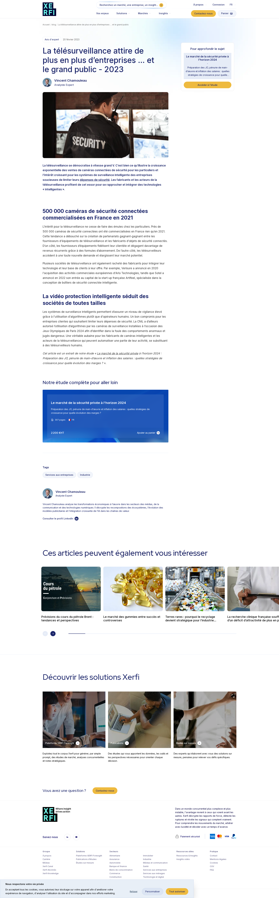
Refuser (133, 891)
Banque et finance (118, 866)
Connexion (218, 4)
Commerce (114, 873)
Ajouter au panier (146, 432)
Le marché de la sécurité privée (117, 353)
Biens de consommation (121, 870)
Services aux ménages (154, 873)
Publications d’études (86, 859)
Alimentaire (114, 855)
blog (54, 24)
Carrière (46, 859)
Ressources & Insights (187, 855)
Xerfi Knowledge (51, 873)
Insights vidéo (183, 859)
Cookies (214, 863)
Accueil (46, 24)
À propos (47, 855)
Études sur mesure (85, 863)
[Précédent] (45, 633)
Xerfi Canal (48, 866)
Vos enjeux (102, 13)
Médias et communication (155, 863)
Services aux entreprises (59, 474)
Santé (146, 866)
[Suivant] (53, 633)
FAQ (212, 870)
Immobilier (148, 855)
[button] (123, 15)
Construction (115, 877)
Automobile (114, 863)
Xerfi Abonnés (49, 870)
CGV (212, 866)
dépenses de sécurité (95, 179)
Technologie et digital (153, 877)
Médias (46, 863)
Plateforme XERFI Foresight (89, 855)
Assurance (114, 859)
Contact (213, 855)
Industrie (85, 474)
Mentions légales (218, 859)
